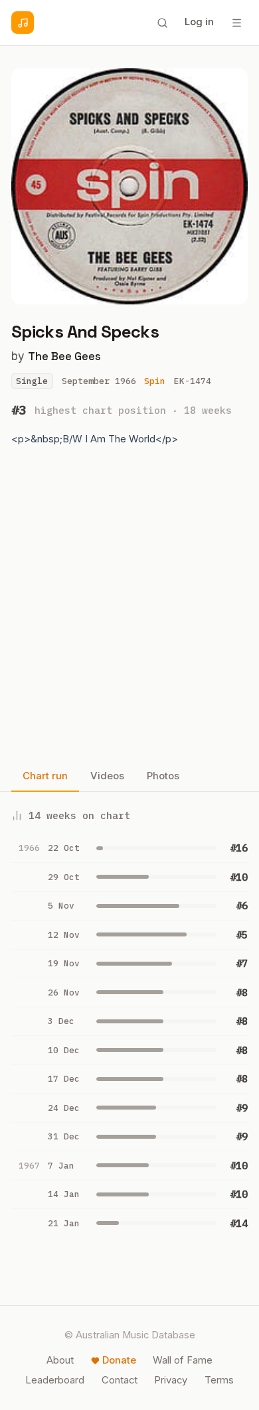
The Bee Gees (64, 356)
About (60, 1360)
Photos (163, 776)
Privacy (170, 1380)
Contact (119, 1380)
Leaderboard (54, 1380)
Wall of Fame (183, 1360)
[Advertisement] (129, 610)
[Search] (162, 22)
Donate (119, 1360)
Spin (154, 381)
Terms (219, 1380)
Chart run (45, 776)
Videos (107, 776)
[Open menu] (236, 22)
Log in (199, 22)
